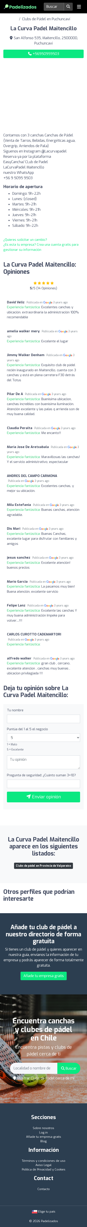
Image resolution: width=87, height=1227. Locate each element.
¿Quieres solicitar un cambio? (25, 239)
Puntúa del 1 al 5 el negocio (27, 729)
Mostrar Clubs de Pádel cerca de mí (45, 1078)
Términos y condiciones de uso (43, 1161)
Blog (43, 1141)
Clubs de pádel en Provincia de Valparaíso (43, 866)
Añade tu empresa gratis (43, 975)
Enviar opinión (46, 797)
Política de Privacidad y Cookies (43, 1169)
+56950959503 (45, 53)
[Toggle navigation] (79, 6)
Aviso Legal (43, 1165)
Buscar (71, 1068)
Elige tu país (46, 1211)
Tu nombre (15, 710)
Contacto (43, 1189)
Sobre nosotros (43, 1128)
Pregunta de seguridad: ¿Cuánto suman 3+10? (41, 775)
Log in (43, 1132)
